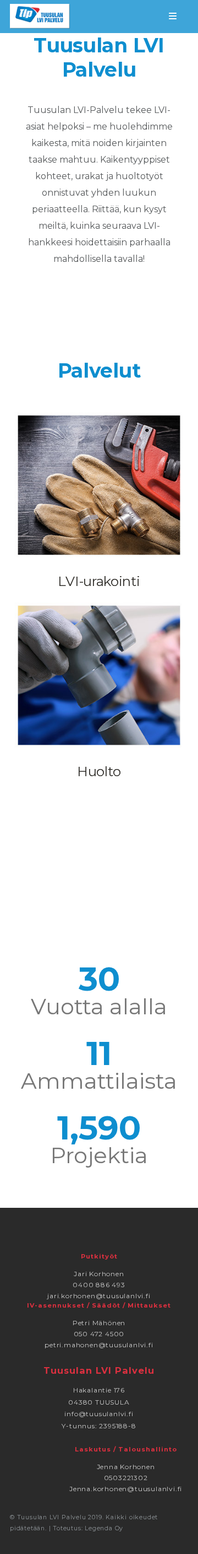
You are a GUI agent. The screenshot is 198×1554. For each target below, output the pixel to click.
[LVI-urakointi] (99, 484)
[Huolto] (99, 674)
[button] (175, 16)
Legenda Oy (104, 1528)
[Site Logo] (40, 16)
